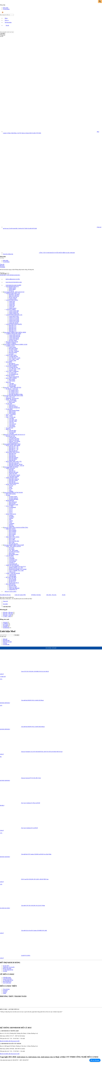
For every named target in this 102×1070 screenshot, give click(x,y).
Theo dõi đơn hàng (2, 265)
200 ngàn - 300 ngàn (8, 612)
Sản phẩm (5, 604)
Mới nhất (5, 639)
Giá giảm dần (6, 644)
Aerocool (5, 622)
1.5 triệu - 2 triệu (7, 616)
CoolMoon (5, 623)
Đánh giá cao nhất (7, 641)
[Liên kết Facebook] (0, 272)
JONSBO (5, 626)
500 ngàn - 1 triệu (7, 615)
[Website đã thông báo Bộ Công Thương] (7, 1068)
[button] (5, 594)
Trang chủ (5, 601)
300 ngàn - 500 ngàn (8, 613)
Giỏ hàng (2, 267)
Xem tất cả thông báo (8, 254)
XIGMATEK (6, 627)
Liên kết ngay (3, 273)
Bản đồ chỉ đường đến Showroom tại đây (9, 1041)
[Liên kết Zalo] (3, 272)
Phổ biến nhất (6, 640)
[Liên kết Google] (2, 272)
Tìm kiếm (17, 635)
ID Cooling (5, 625)
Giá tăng (5, 643)
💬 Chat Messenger (95, 1060)
